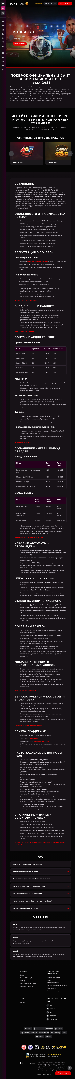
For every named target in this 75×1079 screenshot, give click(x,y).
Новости (23, 1003)
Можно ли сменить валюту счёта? (26, 871)
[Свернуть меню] (3, 3)
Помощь (22, 981)
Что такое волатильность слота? (25, 908)
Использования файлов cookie (56, 985)
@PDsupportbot (33, 738)
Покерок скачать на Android (25, 691)
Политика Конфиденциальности (53, 981)
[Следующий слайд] (70, 37)
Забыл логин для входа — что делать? (27, 864)
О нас (22, 975)
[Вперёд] (70, 153)
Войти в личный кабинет (24, 331)
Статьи (22, 1005)
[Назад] (11, 153)
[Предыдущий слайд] (11, 37)
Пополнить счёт (21, 537)
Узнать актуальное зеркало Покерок (29, 725)
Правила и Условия (53, 977)
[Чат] (70, 1068)
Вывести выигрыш (35, 537)
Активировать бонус (23, 442)
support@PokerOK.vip (41, 741)
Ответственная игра (53, 991)
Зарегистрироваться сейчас (25, 300)
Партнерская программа (28, 983)
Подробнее (18, 42)
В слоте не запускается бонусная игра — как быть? (32, 901)
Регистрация (50, 3)
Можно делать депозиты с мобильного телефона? (32, 879)
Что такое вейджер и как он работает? (27, 893)
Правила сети (51, 988)
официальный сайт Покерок (37, 262)
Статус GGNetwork (26, 978)
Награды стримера (26, 986)
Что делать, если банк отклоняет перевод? (29, 886)
